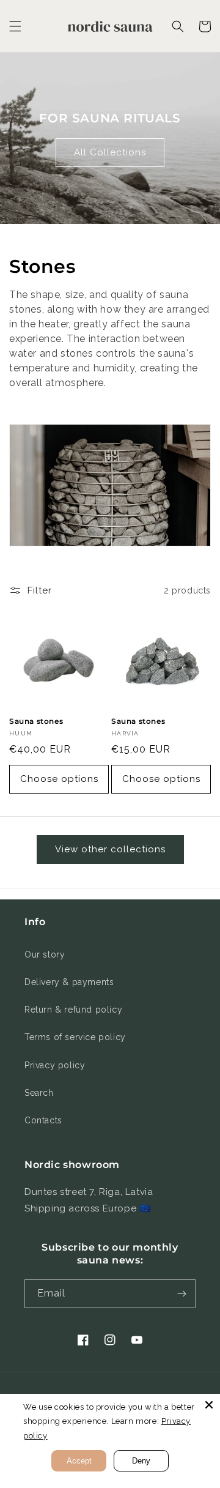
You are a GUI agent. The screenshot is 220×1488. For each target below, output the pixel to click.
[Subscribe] (181, 1293)
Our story (44, 954)
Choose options (59, 778)
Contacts (43, 1120)
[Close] (209, 1405)
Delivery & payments (69, 982)
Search (39, 1093)
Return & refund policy (73, 1009)
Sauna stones (36, 721)
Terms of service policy (75, 1037)
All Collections (110, 152)
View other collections (110, 849)
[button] (15, 26)
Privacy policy (54, 1065)
